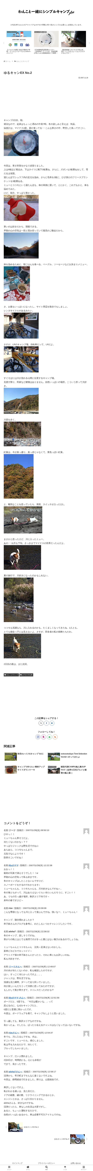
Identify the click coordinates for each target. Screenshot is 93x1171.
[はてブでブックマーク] (52, 723)
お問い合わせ (76, 1163)
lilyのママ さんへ (17, 998)
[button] (86, 646)
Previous (3, 43)
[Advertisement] (46, 97)
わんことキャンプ (12, 675)
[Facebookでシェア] (46, 723)
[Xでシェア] (41, 723)
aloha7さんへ (15, 1071)
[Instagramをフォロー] (37, 736)
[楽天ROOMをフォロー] (43, 736)
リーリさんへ (15, 966)
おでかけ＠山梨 (27, 675)
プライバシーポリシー (46, 1163)
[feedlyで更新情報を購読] (49, 736)
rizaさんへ (14, 1033)
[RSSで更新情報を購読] (55, 736)
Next (89, 43)
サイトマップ (17, 1163)
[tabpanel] (19, 42)
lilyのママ (13, 865)
